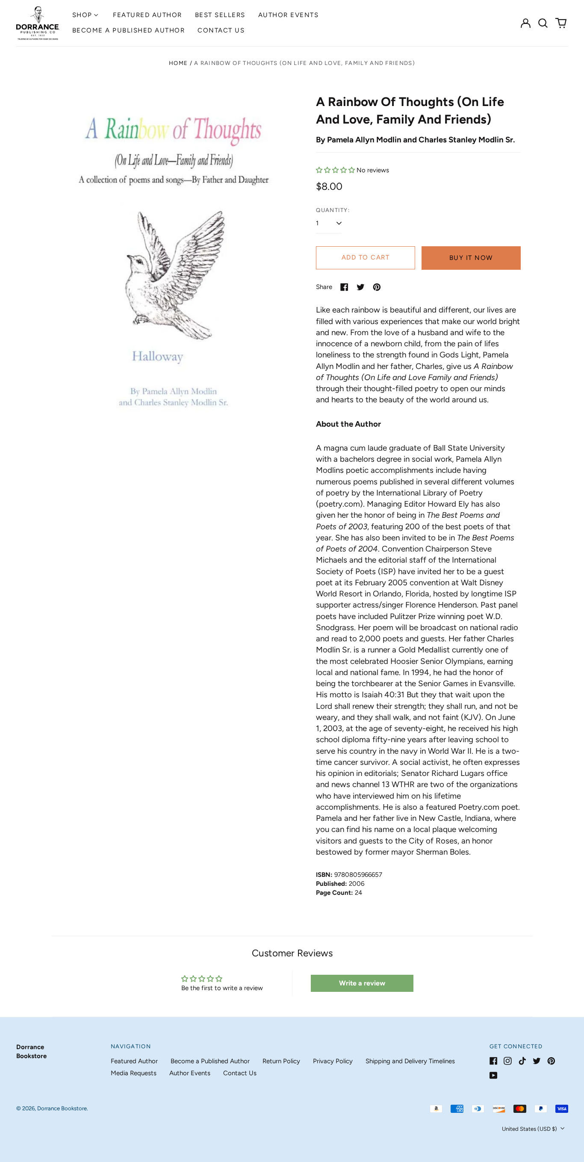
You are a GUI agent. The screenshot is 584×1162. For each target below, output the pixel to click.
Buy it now (471, 258)
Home (178, 63)
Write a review (362, 983)
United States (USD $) (530, 1129)
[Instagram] (508, 1061)
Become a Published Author (128, 30)
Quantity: (333, 210)
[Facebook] (494, 1061)
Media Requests (133, 1073)
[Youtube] (494, 1075)
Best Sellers (220, 15)
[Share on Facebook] (344, 287)
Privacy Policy (333, 1061)
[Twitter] (537, 1061)
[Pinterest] (551, 1061)
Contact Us (221, 30)
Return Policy (281, 1061)
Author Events (288, 15)
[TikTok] (522, 1061)
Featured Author (147, 15)
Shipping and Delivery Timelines (410, 1061)
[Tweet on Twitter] (361, 287)
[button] (543, 23)
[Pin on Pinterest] (377, 287)
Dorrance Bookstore (62, 1108)
